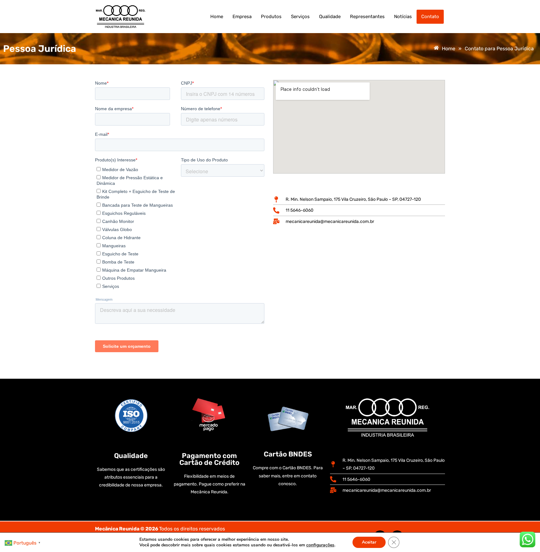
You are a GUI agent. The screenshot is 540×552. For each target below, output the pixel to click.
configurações (320, 545)
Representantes (367, 16)
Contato (430, 16)
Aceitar (369, 542)
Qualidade (330, 16)
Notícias (403, 16)
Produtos (271, 16)
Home (216, 16)
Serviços (300, 16)
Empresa (242, 16)
